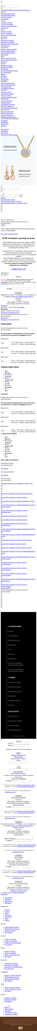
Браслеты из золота (7, 40)
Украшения (4, 10)
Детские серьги (6, 95)
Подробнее (20, 307)
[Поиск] (21, 195)
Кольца (3, 198)
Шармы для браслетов (8, 117)
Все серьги (4, 28)
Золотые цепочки (7, 101)
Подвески (4, 78)
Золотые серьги (6, 92)
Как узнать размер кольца (9, 234)
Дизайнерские (5, 103)
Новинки (12, 10)
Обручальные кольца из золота (11, 201)
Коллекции (19, 10)
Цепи (6, 918)
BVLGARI (4, 133)
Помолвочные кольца (8, 15)
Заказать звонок (19, 892)
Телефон (9, 289)
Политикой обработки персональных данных (20, 1024)
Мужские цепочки (7, 106)
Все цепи (4, 62)
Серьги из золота (6, 22)
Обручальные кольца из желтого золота (14, 203)
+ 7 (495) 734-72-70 (7, 892)
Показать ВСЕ (5, 588)
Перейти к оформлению (18, 891)
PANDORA (5, 122)
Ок (20, 1028)
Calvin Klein (5, 129)
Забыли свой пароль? (18, 755)
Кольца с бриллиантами (9, 49)
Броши (3, 74)
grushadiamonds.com (10, 792)
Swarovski (4, 120)
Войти (18, 753)
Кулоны (3, 76)
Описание (4, 312)
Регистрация (18, 757)
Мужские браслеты (7, 111)
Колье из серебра (6, 33)
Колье (7, 913)
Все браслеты (5, 46)
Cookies (15, 1018)
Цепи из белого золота (8, 58)
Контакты (26, 10)
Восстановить (18, 772)
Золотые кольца (6, 17)
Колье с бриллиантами (8, 35)
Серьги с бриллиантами (9, 26)
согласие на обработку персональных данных (16, 1023)
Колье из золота (6, 31)
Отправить (18, 293)
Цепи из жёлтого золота (9, 60)
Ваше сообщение (10, 838)
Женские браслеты (7, 113)
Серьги (7, 911)
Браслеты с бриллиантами (9, 44)
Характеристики (13, 312)
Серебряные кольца (7, 88)
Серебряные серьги (7, 94)
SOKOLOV (5, 124)
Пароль (10, 745)
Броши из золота (6, 65)
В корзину (4, 305)
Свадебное (8, 917)
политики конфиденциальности (22, 296)
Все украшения (6, 72)
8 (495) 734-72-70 (18, 269)
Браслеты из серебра (8, 42)
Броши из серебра (7, 67)
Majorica (3, 126)
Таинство (8, 376)
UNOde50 (4, 131)
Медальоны (5, 79)
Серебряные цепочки (8, 104)
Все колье (4, 37)
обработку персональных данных (26, 785)
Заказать (18, 796)
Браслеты (8, 915)
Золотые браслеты (7, 115)
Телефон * (9, 781)
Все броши (4, 69)
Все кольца (4, 19)
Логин (10, 743)
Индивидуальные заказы (9, 70)
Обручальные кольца (8, 14)
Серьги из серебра (7, 24)
